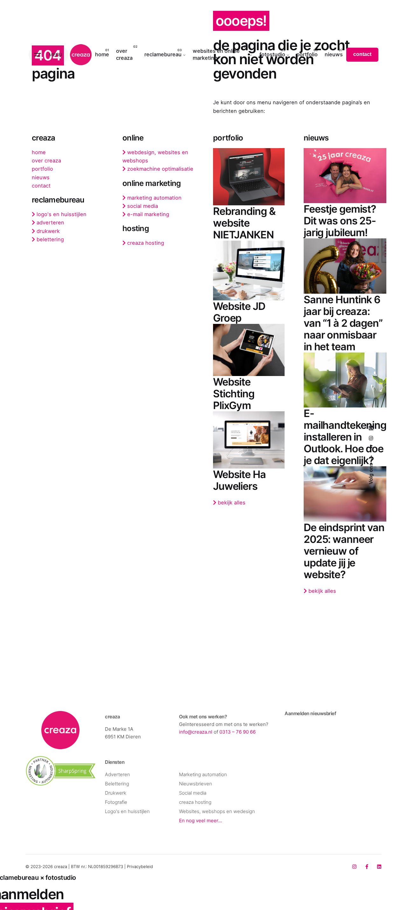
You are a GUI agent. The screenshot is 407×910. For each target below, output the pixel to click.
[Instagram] (354, 866)
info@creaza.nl (195, 732)
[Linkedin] (379, 866)
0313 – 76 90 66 (237, 732)
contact (362, 54)
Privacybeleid (140, 866)
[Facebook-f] (366, 866)
